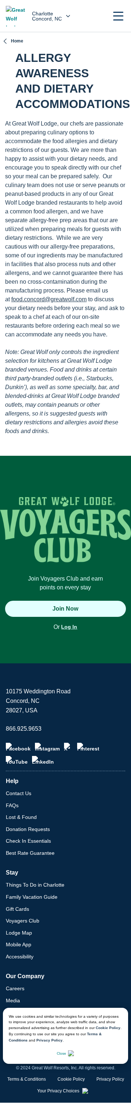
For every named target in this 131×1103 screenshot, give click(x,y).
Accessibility (19, 956)
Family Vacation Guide (31, 897)
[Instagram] (47, 747)
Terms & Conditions (26, 1079)
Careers (15, 988)
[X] (68, 747)
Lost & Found (21, 817)
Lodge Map (19, 933)
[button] (118, 16)
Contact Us (18, 793)
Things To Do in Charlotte (35, 885)
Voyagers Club (22, 921)
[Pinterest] (88, 747)
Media (13, 1000)
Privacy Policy (49, 1040)
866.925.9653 (23, 729)
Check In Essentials (28, 841)
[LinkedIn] (43, 760)
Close (61, 1053)
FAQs (12, 805)
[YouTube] (17, 760)
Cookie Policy (108, 1028)
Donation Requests (28, 829)
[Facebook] (18, 747)
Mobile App (18, 944)
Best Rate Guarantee (30, 853)
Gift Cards (17, 909)
